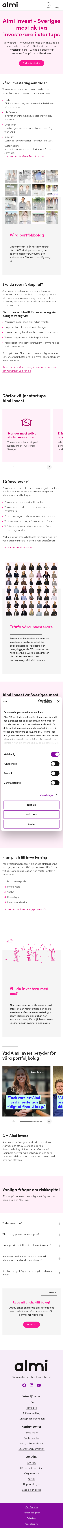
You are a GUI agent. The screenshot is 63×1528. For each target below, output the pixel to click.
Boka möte (32, 1432)
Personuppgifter (32, 1513)
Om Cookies (31, 1507)
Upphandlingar (31, 1484)
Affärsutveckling (31, 1413)
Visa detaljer (46, 795)
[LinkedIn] (31, 1386)
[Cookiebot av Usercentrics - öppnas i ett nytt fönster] (39, 701)
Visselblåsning (31, 1524)
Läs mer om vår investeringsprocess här (24, 909)
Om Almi (31, 1462)
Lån (32, 1402)
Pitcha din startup (32, 63)
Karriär (31, 1479)
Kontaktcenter (31, 1438)
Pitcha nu (31, 1324)
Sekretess (31, 1518)
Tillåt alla (31, 804)
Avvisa (31, 824)
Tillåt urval (31, 814)
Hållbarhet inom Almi (31, 1468)
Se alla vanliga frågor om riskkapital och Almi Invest (27, 1273)
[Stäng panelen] (58, 701)
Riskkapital (31, 1407)
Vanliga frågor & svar (31, 1443)
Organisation (31, 1473)
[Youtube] (39, 1386)
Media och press (31, 1489)
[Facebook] (24, 1386)
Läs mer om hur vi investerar (17, 547)
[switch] (55, 763)
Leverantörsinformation (31, 1449)
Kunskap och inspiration (32, 1418)
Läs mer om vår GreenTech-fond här (24, 156)
